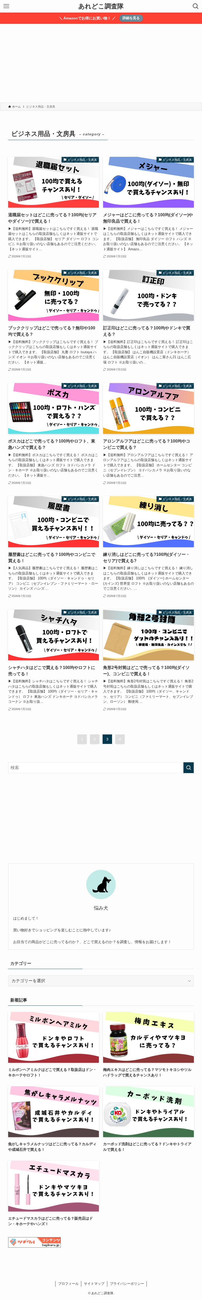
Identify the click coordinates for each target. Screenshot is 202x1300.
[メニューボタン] (6, 6)
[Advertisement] (101, 63)
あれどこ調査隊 (101, 6)
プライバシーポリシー (127, 1284)
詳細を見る (131, 18)
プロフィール (68, 1284)
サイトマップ (94, 1284)
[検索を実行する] (188, 767)
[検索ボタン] (195, 6)
